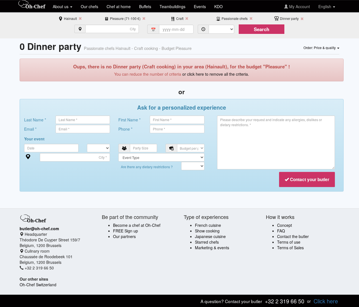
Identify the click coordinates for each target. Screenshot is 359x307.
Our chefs (89, 6)
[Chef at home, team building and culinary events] (32, 5)
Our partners (124, 236)
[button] (321, 47)
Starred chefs (207, 242)
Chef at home (119, 6)
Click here (326, 301)
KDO (218, 6)
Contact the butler (293, 236)
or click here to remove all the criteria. (215, 74)
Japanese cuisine (210, 236)
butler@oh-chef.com (39, 228)
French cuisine (208, 225)
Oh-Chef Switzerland (38, 284)
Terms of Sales (290, 247)
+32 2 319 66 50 (284, 301)
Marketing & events (212, 247)
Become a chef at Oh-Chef (136, 225)
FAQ (281, 231)
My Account (299, 6)
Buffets (145, 6)
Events (200, 6)
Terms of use (288, 242)
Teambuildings (172, 6)
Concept (284, 225)
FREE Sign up (125, 231)
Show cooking (207, 231)
